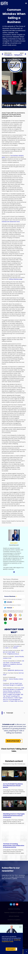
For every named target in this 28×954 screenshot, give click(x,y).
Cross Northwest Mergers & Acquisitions (11, 663)
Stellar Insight (18, 698)
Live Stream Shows (15, 114)
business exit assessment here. (11, 221)
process (16, 646)
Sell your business (14, 916)
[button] (26, 3)
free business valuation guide (13, 156)
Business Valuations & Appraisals (14, 912)
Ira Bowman (16, 691)
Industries (5, 114)
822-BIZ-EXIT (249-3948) (13, 651)
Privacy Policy (14, 923)
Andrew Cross (7, 658)
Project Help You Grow (16, 701)
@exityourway (19, 670)
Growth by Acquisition (14, 920)
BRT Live (14, 113)
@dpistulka (11, 670)
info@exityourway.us (13, 654)
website (15, 648)
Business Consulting (14, 909)
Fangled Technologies (13, 694)
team (7, 648)
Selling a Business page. (15, 279)
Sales (11, 116)
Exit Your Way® (14, 683)
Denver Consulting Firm (13, 696)
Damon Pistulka (19, 656)
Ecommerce (21, 113)
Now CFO (5, 699)
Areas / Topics (6, 113)
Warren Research (8, 698)
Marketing (5, 116)
